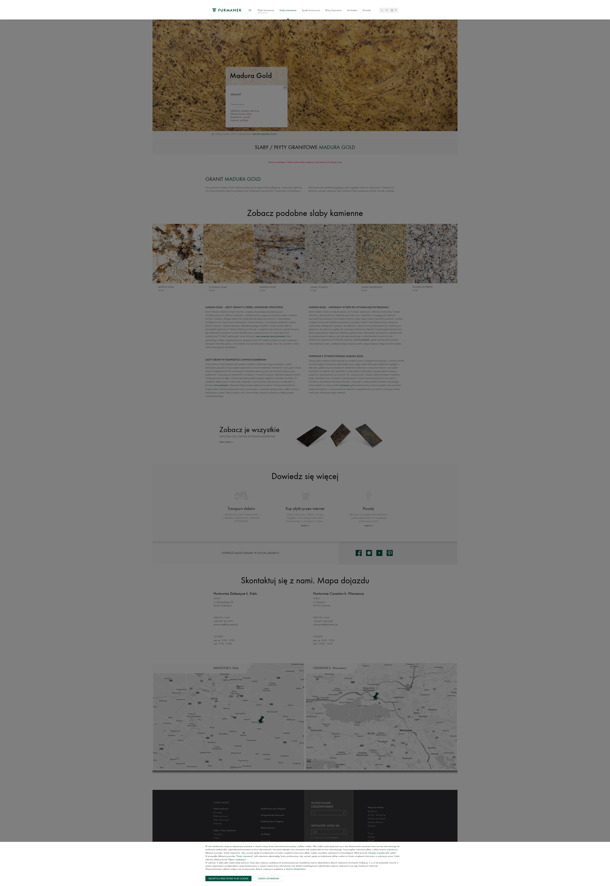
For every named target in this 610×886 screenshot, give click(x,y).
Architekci (352, 10)
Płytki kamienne (266, 11)
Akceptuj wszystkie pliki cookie (228, 878)
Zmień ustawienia (268, 878)
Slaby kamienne (287, 10)
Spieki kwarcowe (311, 10)
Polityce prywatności (296, 869)
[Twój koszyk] (387, 10)
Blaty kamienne (333, 10)
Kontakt (367, 10)
